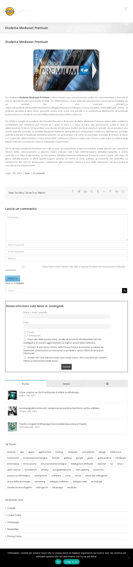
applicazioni (45, 451)
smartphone (40, 475)
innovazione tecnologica (53, 463)
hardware (121, 457)
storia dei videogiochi (96, 475)
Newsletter (13, 529)
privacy (45, 469)
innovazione (30, 463)
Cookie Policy (14, 515)
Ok (58, 561)
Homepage (13, 522)
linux (120, 463)
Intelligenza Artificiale (82, 463)
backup (59, 451)
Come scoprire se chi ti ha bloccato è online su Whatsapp (49, 392)
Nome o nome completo (35, 312)
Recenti (66, 384)
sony (67, 475)
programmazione (62, 469)
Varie (27, 173)
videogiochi (42, 487)
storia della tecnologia (18, 481)
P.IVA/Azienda (34, 335)
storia (78, 475)
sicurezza (98, 469)
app (22, 451)
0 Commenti (39, 173)
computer (73, 451)
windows (72, 487)
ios (111, 463)
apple (31, 451)
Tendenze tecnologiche (19, 487)
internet (101, 463)
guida (90, 457)
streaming (40, 481)
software (56, 475)
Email (25, 322)
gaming (68, 457)
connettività (88, 451)
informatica (13, 463)
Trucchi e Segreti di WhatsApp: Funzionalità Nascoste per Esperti (53, 423)
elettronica (115, 451)
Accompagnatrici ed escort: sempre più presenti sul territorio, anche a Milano (59, 408)
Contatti (11, 508)
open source (13, 469)
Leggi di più (71, 561)
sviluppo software (59, 481)
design (102, 451)
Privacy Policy (14, 536)
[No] (128, 558)
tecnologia (96, 481)
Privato (30, 332)
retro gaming (82, 469)
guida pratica (104, 457)
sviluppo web (80, 481)
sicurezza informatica (18, 475)
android (11, 451)
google (79, 457)
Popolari (25, 384)
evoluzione (13, 457)
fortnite (56, 457)
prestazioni (31, 469)
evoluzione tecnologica (35, 457)
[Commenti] (107, 383)
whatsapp (57, 487)
